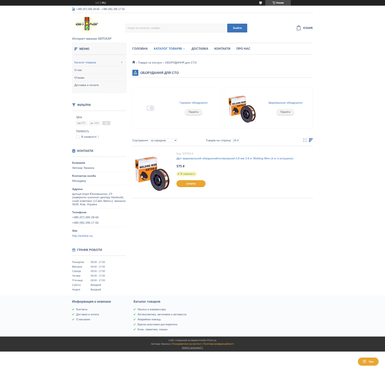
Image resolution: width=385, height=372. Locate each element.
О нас (78, 70)
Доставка (199, 48)
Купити (191, 184)
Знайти (237, 27)
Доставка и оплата (86, 85)
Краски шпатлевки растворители (157, 324)
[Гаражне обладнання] (150, 108)
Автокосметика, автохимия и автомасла (162, 314)
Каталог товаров (85, 62)
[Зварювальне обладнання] (242, 108)
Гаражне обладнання (194, 102)
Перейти (193, 111)
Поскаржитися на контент (187, 344)
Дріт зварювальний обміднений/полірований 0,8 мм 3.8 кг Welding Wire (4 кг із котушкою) (234, 158)
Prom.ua (211, 340)
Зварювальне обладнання (285, 102)
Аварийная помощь (149, 319)
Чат (371, 361)
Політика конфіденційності (218, 344)
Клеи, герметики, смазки (152, 329)
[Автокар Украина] (98, 25)
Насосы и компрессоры (152, 309)
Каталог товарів (168, 48)
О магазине (83, 319)
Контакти (222, 48)
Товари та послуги (150, 62)
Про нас (243, 48)
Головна (140, 48)
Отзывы (79, 77)
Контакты (81, 309)
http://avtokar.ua (82, 235)
